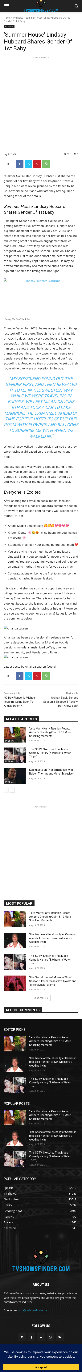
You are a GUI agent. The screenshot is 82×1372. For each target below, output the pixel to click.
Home (7, 17)
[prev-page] (6, 790)
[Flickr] (41, 1337)
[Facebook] (19, 164)
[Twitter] (28, 164)
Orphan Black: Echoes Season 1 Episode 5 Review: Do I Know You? (60, 701)
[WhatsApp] (46, 164)
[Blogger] (22, 1337)
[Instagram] (50, 1337)
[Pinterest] (37, 164)
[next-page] (12, 790)
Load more (40, 997)
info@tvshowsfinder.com (33, 1310)
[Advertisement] (41, 101)
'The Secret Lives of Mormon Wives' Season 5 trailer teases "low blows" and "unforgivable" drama (52, 981)
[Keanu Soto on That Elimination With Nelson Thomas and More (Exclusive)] (15, 776)
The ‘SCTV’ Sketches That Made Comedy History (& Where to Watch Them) (50, 753)
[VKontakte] (60, 1337)
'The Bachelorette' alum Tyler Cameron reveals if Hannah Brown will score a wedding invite (52, 938)
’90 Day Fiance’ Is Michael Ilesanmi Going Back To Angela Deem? (19, 701)
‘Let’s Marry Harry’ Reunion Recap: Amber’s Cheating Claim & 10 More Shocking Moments (50, 732)
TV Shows (18, 17)
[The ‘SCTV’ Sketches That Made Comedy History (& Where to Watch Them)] (15, 755)
